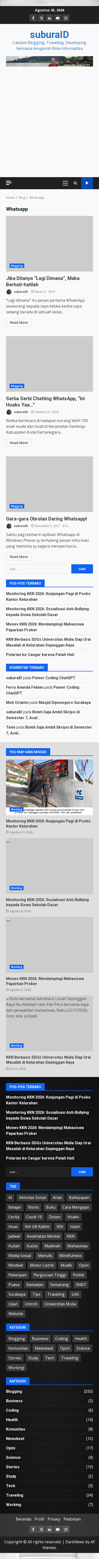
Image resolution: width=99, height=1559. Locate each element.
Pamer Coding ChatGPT (53, 678)
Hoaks (73, 1217)
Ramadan (34, 1284)
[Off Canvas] (9, 183)
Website (15, 1313)
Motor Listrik (42, 1265)
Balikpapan (79, 1197)
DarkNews (74, 1541)
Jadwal (14, 1236)
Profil (39, 1519)
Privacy (54, 1519)
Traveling (56, 1294)
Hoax (13, 1226)
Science (83, 1348)
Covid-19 (34, 1217)
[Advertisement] (49, 61)
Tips (36, 1294)
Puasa (13, 1284)
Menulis (45, 1255)
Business (40, 1338)
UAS (75, 1294)
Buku (51, 1207)
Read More (19, 322)
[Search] (75, 183)
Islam (75, 1226)
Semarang (59, 1284)
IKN (59, 1226)
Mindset (15, 1265)
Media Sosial (19, 1255)
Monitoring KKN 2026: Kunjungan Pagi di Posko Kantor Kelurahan (49, 787)
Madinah (52, 1246)
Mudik (66, 1265)
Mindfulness (70, 1255)
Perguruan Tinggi (50, 1275)
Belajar (14, 1207)
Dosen (55, 1217)
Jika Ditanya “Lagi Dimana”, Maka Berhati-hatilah (49, 243)
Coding (61, 1338)
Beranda (23, 1519)
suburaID (49, 34)
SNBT (81, 1284)
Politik (78, 1275)
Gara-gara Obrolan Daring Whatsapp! (49, 484)
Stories (14, 1358)
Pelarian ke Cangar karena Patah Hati (40, 654)
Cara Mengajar (75, 1207)
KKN (71, 1236)
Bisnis (33, 1207)
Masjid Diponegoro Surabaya (65, 702)
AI (10, 1197)
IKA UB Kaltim (37, 1226)
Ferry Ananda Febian (24, 687)
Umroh (31, 1304)
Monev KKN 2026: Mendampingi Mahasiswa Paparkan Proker (49, 945)
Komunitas (18, 1348)
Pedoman (72, 1519)
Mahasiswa (77, 1246)
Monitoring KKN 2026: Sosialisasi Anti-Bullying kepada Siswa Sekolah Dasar (49, 866)
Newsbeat (44, 1348)
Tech (49, 1358)
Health (81, 1338)
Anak (57, 1197)
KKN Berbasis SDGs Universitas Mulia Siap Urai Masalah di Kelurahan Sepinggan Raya (49, 1023)
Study (33, 1358)
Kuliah (14, 1246)
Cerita (13, 1217)
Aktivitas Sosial (32, 1197)
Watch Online (87, 183)
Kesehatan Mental (43, 1236)
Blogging (17, 265)
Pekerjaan (17, 1275)
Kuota (32, 1246)
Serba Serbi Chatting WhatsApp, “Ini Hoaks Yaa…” (49, 364)
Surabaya (16, 1294)
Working (16, 809)
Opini (84, 1265)
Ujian (13, 1304)
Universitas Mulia (60, 1304)
